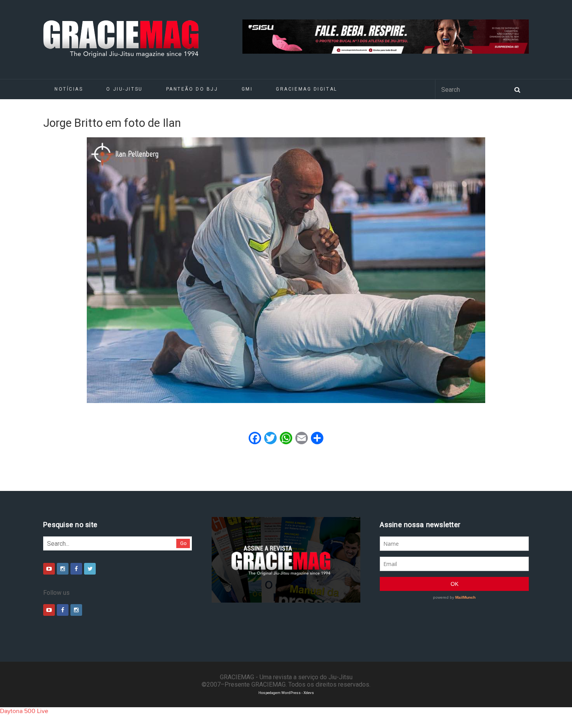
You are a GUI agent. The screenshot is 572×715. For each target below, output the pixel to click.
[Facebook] (76, 569)
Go (183, 543)
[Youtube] (49, 569)
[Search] (517, 89)
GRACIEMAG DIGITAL (306, 89)
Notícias (68, 89)
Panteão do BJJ (192, 89)
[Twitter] (90, 569)
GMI (247, 89)
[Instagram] (62, 569)
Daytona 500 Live (24, 711)
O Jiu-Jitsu (124, 89)
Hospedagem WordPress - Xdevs (286, 692)
